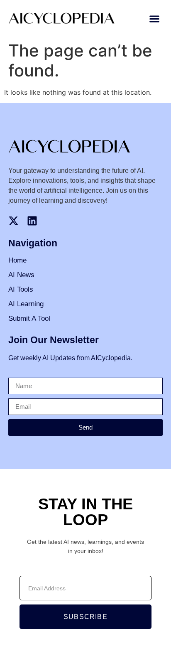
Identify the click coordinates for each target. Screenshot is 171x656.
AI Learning (26, 304)
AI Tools (20, 289)
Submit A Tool (29, 318)
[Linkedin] (32, 221)
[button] (155, 19)
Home (17, 260)
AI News (21, 275)
